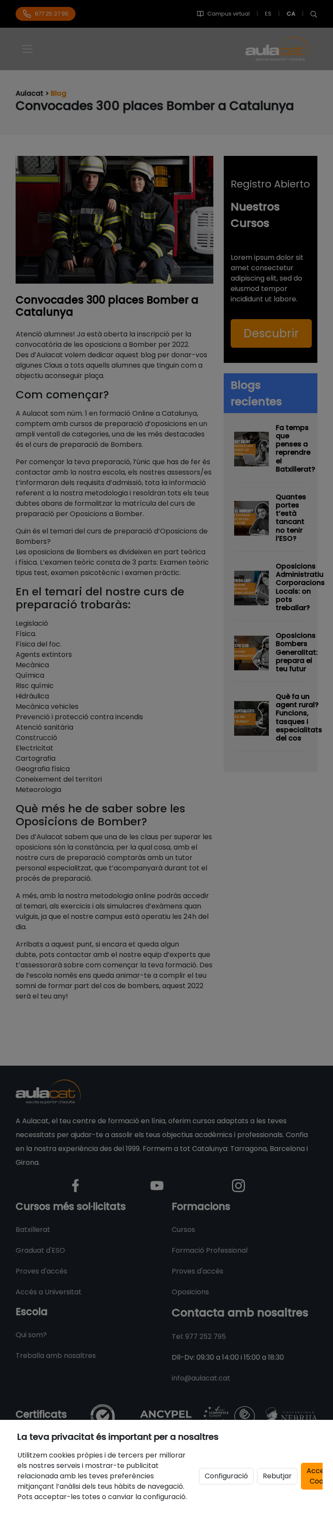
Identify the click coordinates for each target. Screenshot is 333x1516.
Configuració (226, 1476)
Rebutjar (277, 1476)
